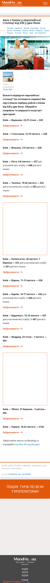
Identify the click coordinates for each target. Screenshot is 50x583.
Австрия (10, 28)
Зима (31, 33)
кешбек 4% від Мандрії (27, 444)
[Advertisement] (25, 229)
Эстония (18, 33)
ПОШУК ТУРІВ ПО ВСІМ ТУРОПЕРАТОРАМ (25, 489)
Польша (10, 33)
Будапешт (35, 28)
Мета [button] (25, 572)
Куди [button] (25, 569)
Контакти (25, 564)
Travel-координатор (8, 85)
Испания (17, 30)
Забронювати (11, 125)
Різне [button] (25, 580)
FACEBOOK (12, 474)
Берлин (27, 28)
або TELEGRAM (24, 474)
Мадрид (39, 30)
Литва (32, 30)
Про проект (20, 562)
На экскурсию (40, 33)
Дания (10, 30)
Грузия (42, 28)
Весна (25, 33)
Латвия (25, 30)
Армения (18, 28)
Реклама (30, 562)
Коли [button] (25, 575)
